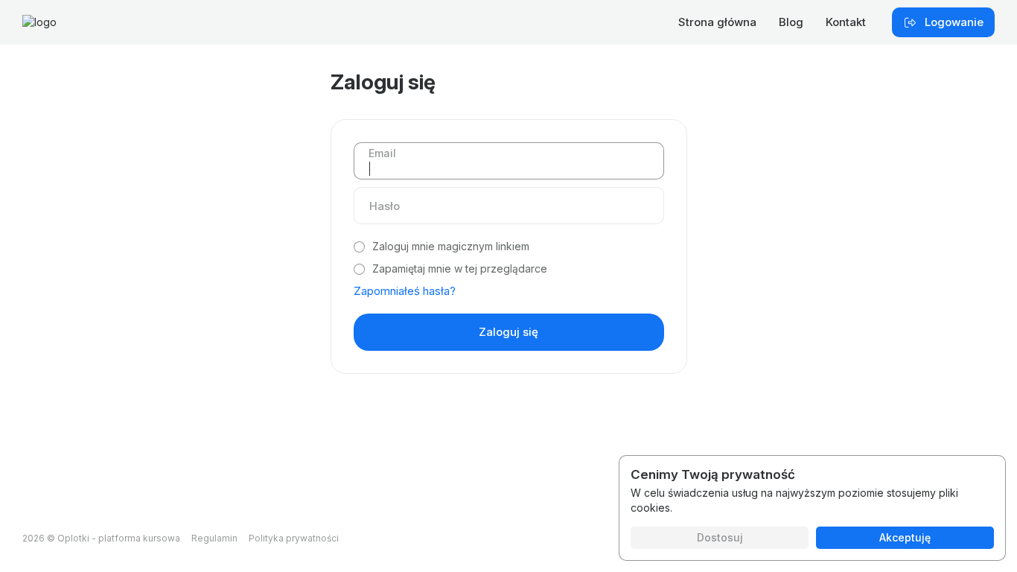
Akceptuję (905, 537)
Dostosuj (720, 537)
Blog (791, 22)
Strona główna (717, 22)
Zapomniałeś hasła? (405, 291)
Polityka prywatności (294, 538)
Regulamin (214, 538)
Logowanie (954, 22)
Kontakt (846, 22)
